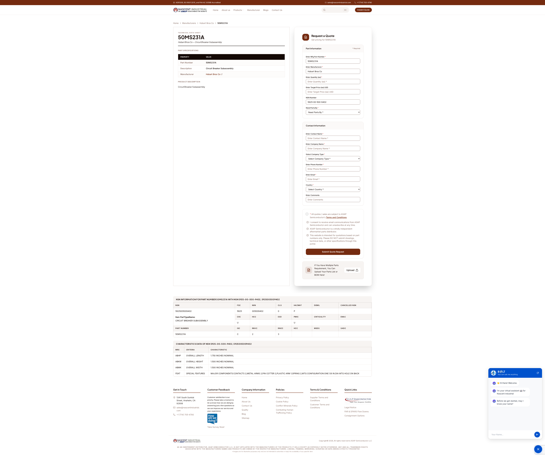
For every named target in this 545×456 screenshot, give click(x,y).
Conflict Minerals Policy (286, 405)
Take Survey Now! (215, 427)
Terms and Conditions (336, 217)
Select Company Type (315, 154)
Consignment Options (354, 415)
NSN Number (311, 98)
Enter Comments (312, 195)
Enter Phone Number (315, 164)
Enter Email (311, 175)
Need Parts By (312, 108)
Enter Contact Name (314, 134)
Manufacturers (189, 23)
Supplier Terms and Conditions (319, 399)
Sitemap (245, 418)
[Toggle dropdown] (243, 10)
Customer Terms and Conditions (319, 406)
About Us (246, 401)
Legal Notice (350, 407)
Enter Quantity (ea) (314, 77)
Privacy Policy (282, 397)
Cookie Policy (282, 401)
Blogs (265, 10)
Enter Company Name (315, 144)
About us (226, 10)
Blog (244, 414)
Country (310, 185)
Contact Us (277, 10)
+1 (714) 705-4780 (364, 2)
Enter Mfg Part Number (316, 57)
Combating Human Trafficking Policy (284, 411)
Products (237, 10)
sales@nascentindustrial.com (339, 2)
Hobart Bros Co (207, 23)
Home (215, 10)
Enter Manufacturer (314, 67)
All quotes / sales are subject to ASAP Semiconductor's (328, 216)
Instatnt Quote (363, 10)
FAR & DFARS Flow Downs (356, 411)
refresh (537, 373)
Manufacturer (253, 10)
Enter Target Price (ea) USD (317, 87)
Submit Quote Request (333, 252)
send (537, 434)
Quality (245, 410)
